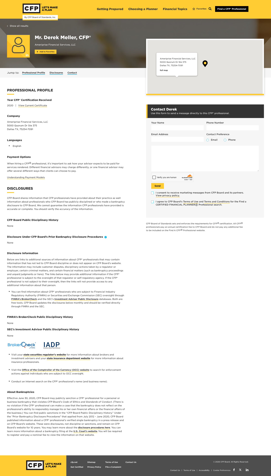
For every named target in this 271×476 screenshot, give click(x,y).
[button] (205, 63)
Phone (232, 140)
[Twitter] (240, 470)
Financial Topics (175, 9)
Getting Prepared (110, 9)
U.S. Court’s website (85, 431)
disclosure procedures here (94, 427)
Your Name (157, 122)
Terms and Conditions (217, 201)
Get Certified (77, 467)
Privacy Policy (94, 467)
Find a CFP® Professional (231, 9)
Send (157, 186)
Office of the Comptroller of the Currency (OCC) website (55, 370)
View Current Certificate (32, 105)
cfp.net (74, 462)
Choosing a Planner (143, 9)
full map (164, 70)
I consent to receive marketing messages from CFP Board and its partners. (200, 194)
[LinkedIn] (247, 470)
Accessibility (204, 470)
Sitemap (91, 462)
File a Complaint (113, 467)
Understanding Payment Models (26, 177)
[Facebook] (234, 470)
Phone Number (215, 122)
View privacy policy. (168, 195)
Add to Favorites (46, 52)
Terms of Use (190, 201)
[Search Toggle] (210, 9)
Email (214, 140)
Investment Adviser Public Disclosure (76, 299)
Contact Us (175, 470)
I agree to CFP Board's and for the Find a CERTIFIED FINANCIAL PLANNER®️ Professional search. (201, 203)
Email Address (159, 134)
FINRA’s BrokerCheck (24, 299)
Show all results (19, 26)
